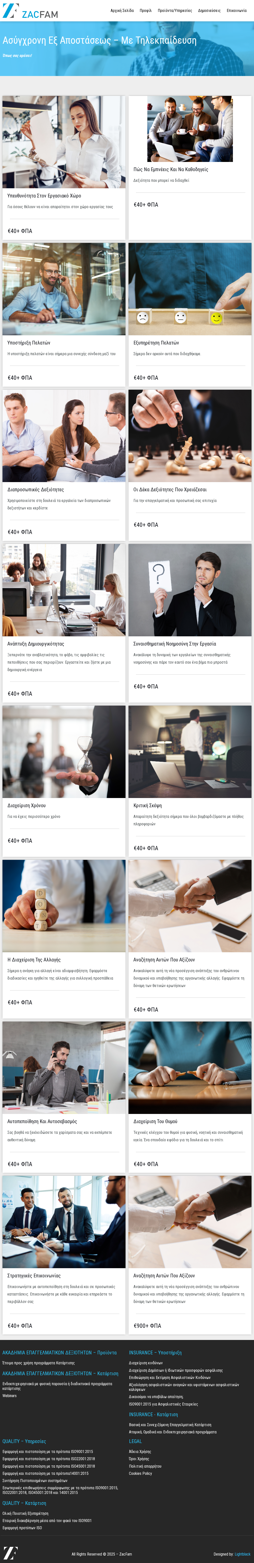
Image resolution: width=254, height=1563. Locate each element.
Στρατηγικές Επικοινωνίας (34, 1276)
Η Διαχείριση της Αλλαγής (34, 960)
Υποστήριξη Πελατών (28, 343)
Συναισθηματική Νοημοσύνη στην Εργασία (174, 644)
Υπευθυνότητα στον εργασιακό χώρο (44, 196)
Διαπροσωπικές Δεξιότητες (35, 490)
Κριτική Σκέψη (147, 805)
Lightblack (243, 1554)
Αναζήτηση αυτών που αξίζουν (164, 960)
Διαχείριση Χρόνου (26, 805)
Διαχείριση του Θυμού (155, 1121)
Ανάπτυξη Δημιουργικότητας (35, 644)
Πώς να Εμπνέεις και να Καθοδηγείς (172, 169)
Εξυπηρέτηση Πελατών (156, 343)
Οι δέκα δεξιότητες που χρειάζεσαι (170, 490)
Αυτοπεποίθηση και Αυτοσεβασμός (42, 1121)
